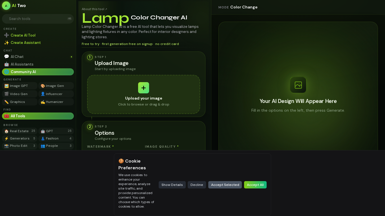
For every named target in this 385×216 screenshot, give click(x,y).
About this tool (94, 9)
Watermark (100, 146)
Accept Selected (225, 185)
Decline (197, 185)
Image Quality (162, 146)
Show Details (172, 185)
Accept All (255, 185)
